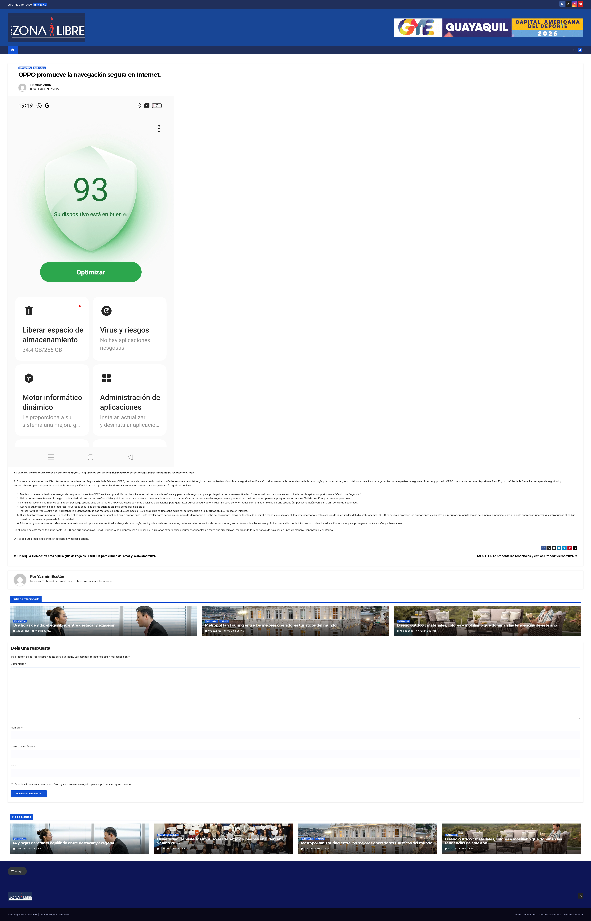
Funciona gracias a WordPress (23, 914)
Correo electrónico (23, 746)
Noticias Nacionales (573, 914)
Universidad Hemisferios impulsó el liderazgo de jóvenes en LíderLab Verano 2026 (219, 841)
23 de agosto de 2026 (29, 849)
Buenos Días (530, 914)
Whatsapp (17, 871)
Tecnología (39, 68)
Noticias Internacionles (550, 914)
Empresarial (25, 68)
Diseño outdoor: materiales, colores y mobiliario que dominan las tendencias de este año (477, 625)
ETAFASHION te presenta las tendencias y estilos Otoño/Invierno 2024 (524, 556)
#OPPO (55, 88)
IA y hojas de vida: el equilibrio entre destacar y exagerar (64, 625)
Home (518, 914)
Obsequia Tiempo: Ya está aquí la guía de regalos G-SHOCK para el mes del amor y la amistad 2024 (86, 556)
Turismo (224, 621)
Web (13, 765)
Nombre (17, 727)
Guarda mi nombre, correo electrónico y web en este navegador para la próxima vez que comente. (73, 784)
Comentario (18, 663)
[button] (574, 50)
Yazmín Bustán (42, 84)
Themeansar (63, 914)
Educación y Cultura (168, 835)
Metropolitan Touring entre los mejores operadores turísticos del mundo (270, 625)
